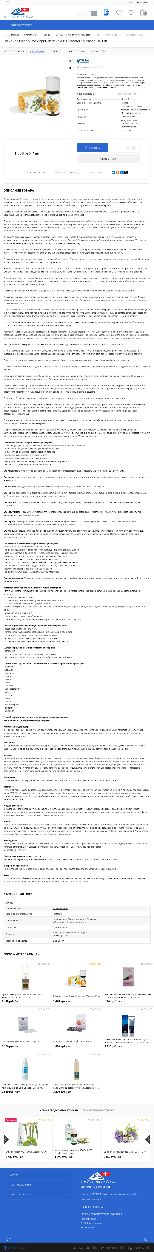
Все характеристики (127, 94)
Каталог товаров (21, 24)
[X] (126, 172)
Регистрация (142, 2)
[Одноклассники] (117, 172)
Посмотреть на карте (91, 1199)
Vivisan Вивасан (128, 99)
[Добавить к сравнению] (69, 68)
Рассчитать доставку (68, 172)
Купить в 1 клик (108, 158)
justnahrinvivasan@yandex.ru (105, 1213)
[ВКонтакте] (113, 172)
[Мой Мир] (122, 172)
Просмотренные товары (98, 1110)
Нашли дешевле (37, 172)
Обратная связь (16, 1248)
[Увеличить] (38, 95)
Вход (131, 2)
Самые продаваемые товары (59, 1110)
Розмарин (125, 103)
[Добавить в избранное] (69, 61)
